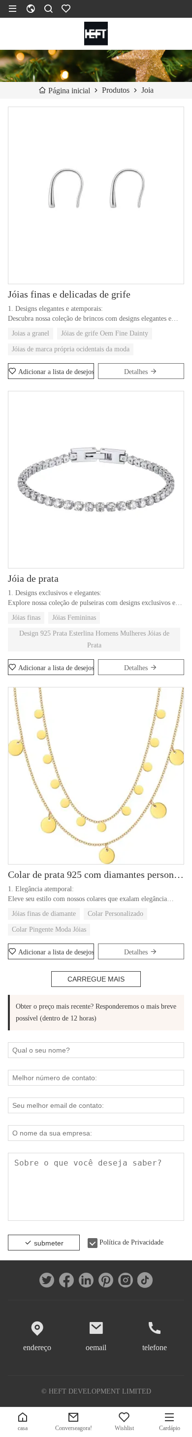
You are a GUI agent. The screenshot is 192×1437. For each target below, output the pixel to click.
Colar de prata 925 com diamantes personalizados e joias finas (96, 874)
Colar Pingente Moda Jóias (49, 929)
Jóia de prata (33, 578)
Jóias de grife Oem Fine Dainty (104, 333)
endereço (37, 1347)
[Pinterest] (106, 1280)
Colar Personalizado (115, 913)
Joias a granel (30, 333)
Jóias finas (26, 617)
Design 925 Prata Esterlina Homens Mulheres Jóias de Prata (94, 639)
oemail (96, 1347)
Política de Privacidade (131, 1242)
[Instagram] (125, 1280)
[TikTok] (145, 1280)
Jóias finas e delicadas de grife (69, 294)
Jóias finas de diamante (44, 913)
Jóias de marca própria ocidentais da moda (70, 349)
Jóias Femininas (74, 617)
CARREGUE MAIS (96, 979)
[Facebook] (66, 1280)
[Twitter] (47, 1280)
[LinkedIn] (86, 1280)
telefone (154, 1347)
